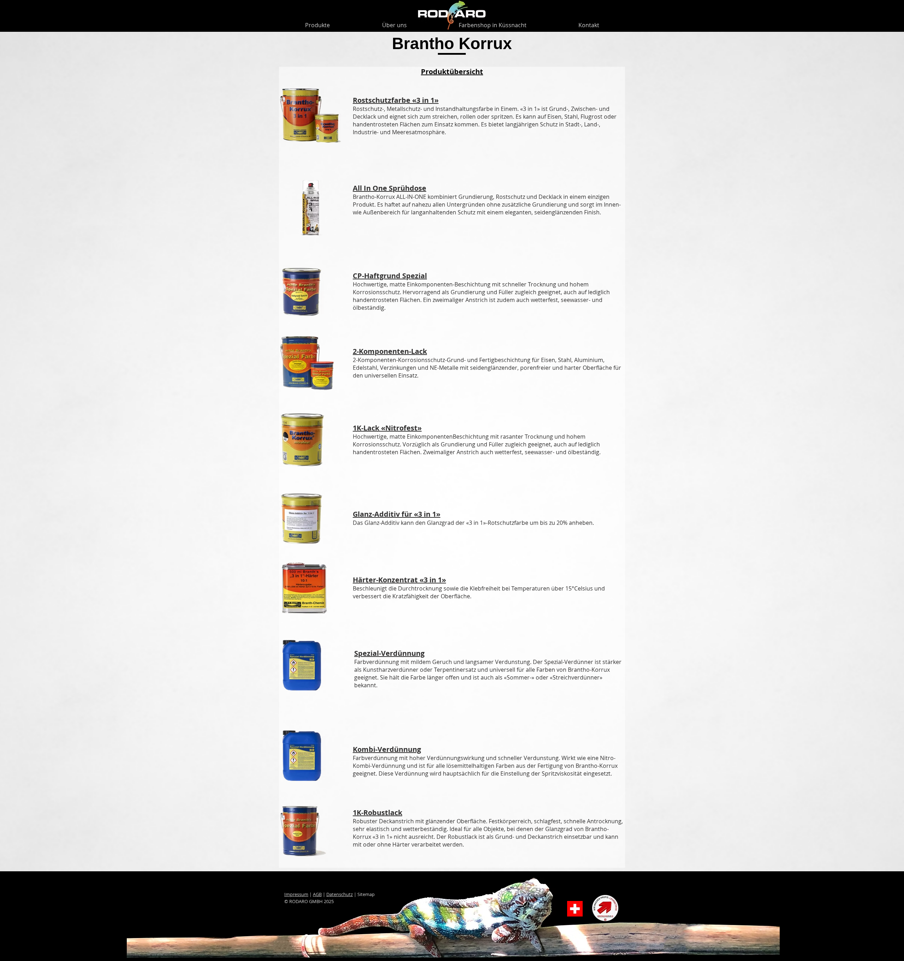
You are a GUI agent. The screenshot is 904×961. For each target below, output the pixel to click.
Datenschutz (339, 894)
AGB (317, 894)
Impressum (296, 894)
